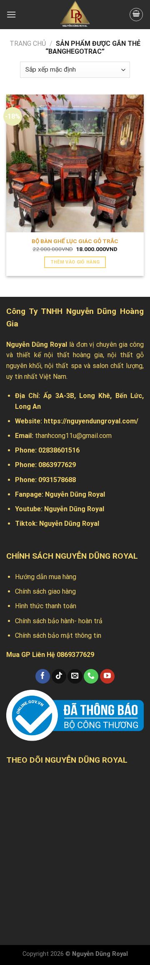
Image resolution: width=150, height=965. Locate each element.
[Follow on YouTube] (107, 676)
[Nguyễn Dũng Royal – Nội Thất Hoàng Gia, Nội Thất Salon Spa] (75, 14)
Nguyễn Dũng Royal (75, 494)
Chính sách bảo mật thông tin (58, 635)
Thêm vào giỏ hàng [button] (75, 262)
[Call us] (91, 676)
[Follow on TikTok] (59, 676)
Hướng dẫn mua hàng (45, 577)
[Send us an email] (75, 676)
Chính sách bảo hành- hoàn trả (58, 621)
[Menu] (11, 14)
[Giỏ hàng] (136, 14)
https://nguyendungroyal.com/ (91, 421)
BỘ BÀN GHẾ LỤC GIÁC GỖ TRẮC (75, 241)
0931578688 (57, 480)
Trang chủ (28, 43)
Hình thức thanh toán (45, 606)
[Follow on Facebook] (42, 676)
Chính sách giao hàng (45, 591)
